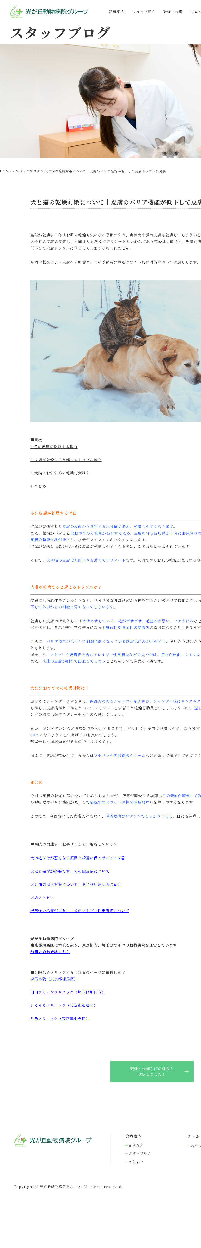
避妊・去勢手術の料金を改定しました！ (152, 1071)
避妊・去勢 (173, 11)
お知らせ (136, 1162)
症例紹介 (136, 1145)
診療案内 (117, 11)
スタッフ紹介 (144, 11)
